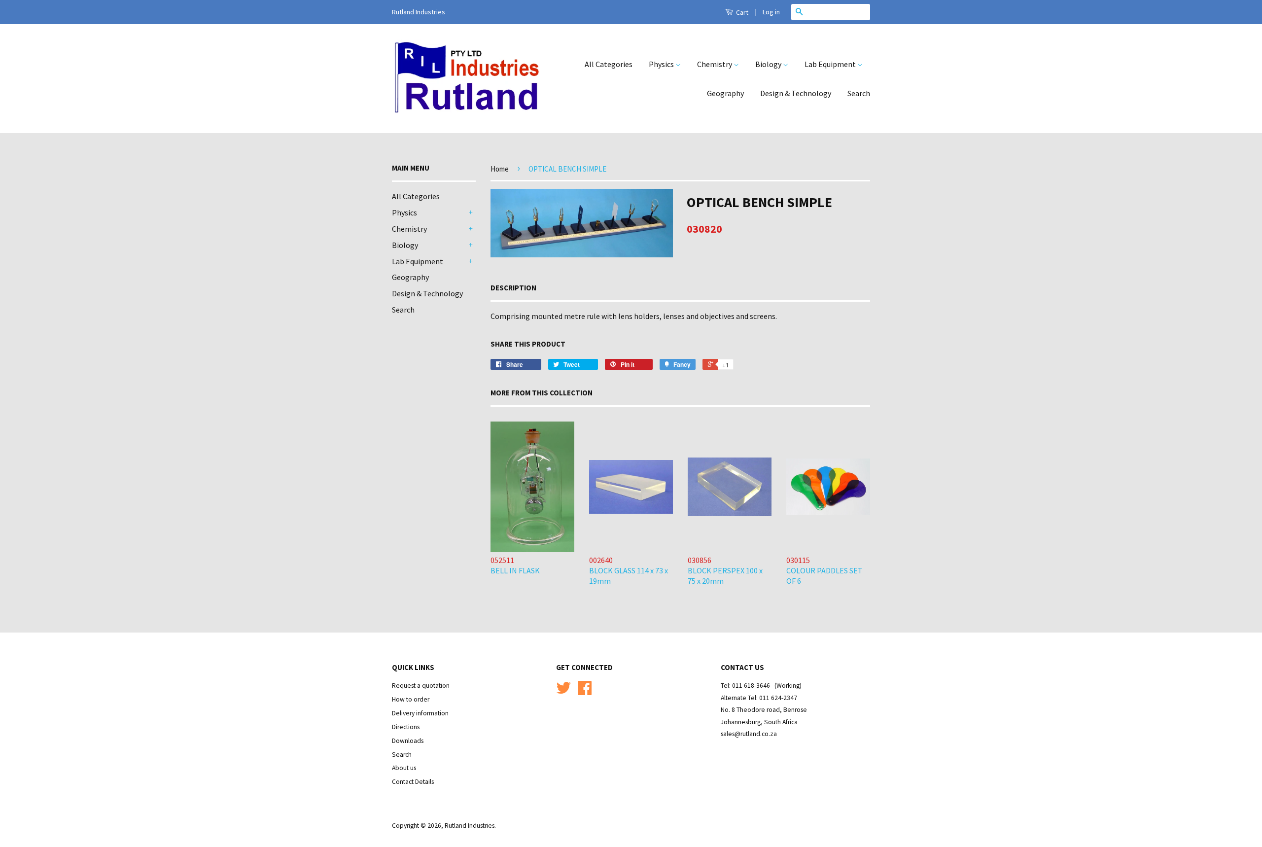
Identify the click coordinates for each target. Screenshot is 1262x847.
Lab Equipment (831, 64)
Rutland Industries (469, 825)
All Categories (608, 64)
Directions (406, 727)
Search (858, 93)
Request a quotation (421, 685)
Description (513, 287)
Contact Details (413, 781)
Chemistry (715, 64)
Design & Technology (795, 93)
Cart (741, 12)
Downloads (407, 741)
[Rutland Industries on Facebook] (584, 691)
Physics (662, 64)
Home (500, 169)
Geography (725, 93)
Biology (769, 64)
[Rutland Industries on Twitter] (563, 691)
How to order (410, 699)
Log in (771, 11)
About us (404, 768)
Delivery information (420, 713)
